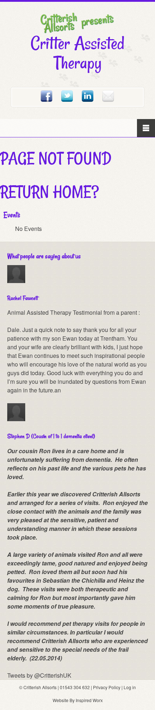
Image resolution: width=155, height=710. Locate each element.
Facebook (46, 96)
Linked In (87, 96)
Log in (130, 687)
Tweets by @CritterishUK (39, 675)
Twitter (67, 96)
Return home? (49, 191)
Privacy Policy (106, 687)
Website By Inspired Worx (78, 700)
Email (108, 96)
